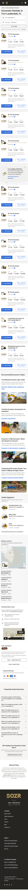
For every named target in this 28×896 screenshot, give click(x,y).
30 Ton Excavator (13, 187)
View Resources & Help (15, 755)
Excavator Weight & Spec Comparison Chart (12, 388)
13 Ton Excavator (13, 34)
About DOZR (7, 813)
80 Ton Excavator (13, 292)
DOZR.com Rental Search (10, 840)
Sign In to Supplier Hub (10, 862)
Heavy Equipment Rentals (12, 7)
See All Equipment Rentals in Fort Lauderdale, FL (12, 531)
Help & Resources (8, 816)
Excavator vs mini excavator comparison (13, 448)
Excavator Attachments (8, 418)
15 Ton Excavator (13, 60)
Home (3, 7)
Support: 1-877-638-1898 (14, 804)
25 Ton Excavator (13, 141)
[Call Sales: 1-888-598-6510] (22, 3)
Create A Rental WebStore (11, 867)
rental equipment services (16, 611)
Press (5, 819)
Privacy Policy (19, 878)
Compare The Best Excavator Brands (12, 477)
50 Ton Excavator (13, 240)
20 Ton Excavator (13, 114)
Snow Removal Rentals (10, 843)
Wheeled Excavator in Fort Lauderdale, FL (16, 347)
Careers (6, 822)
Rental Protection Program (11, 846)
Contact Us (7, 827)
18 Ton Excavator (13, 88)
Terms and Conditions (9, 878)
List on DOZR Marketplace (11, 865)
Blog (5, 824)
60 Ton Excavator (13, 266)
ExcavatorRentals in (6, 572)
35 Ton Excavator (13, 213)
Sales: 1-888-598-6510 (14, 803)
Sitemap (6, 880)
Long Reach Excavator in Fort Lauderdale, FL (16, 319)
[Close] (24, 167)
